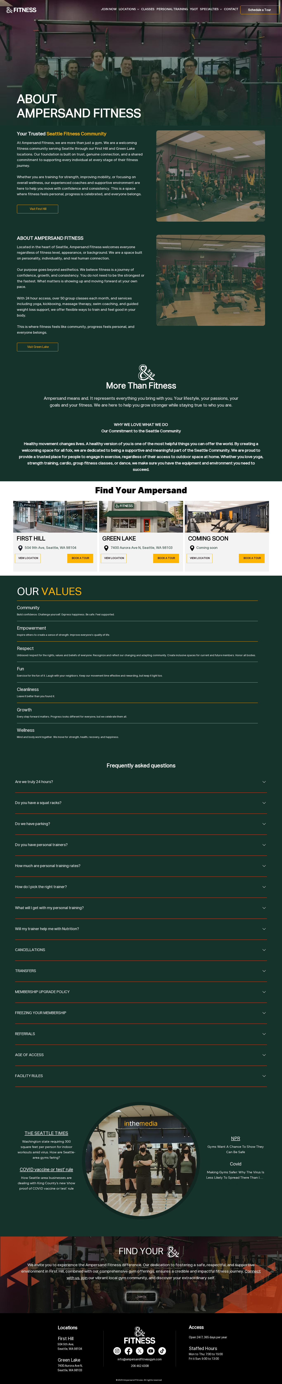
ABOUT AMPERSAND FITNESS (50, 238)
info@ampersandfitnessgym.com (140, 1359)
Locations (67, 1328)
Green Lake (69, 1360)
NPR (235, 1138)
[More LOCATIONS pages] (138, 9)
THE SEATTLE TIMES (46, 1133)
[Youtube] (151, 1351)
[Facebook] (128, 1351)
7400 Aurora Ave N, (126, 548)
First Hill (65, 1339)
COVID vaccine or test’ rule (46, 1170)
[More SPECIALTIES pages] (221, 9)
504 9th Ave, (35, 548)
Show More (235, 1184)
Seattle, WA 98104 (61, 548)
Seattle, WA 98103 (157, 548)
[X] (139, 1351)
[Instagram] (117, 1351)
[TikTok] (162, 1351)
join (84, 1278)
